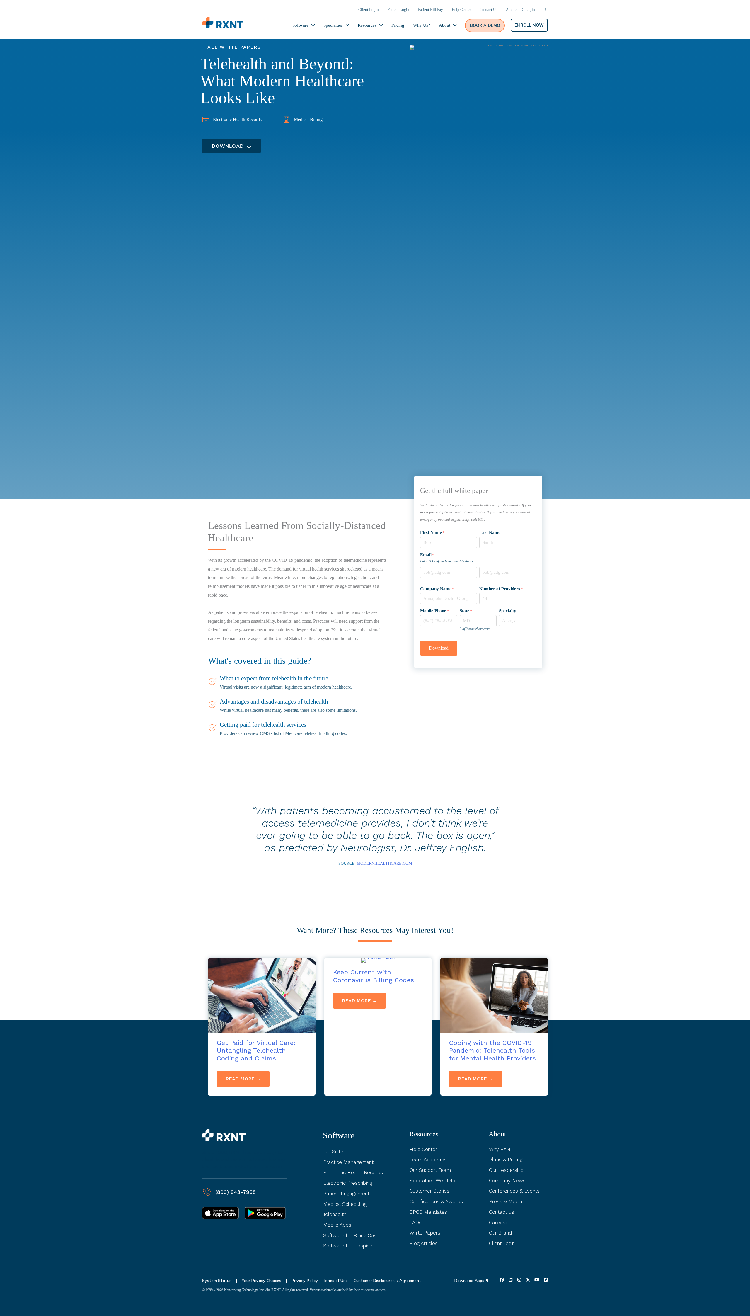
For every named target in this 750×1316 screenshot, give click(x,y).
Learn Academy (427, 1159)
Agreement (410, 1280)
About (497, 1134)
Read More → (248, 1079)
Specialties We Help (432, 1181)
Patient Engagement (346, 1193)
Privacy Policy (305, 1280)
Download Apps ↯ (471, 1280)
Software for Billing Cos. (350, 1235)
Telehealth (334, 1214)
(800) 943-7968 (235, 1192)
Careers (498, 1222)
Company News (507, 1181)
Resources (423, 1134)
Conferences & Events (514, 1191)
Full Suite (333, 1152)
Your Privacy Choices (261, 1280)
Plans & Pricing (505, 1159)
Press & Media (505, 1201)
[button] (485, 25)
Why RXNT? (502, 1149)
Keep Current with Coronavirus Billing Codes (373, 975)
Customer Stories (429, 1191)
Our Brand (500, 1233)
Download (439, 648)
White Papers (425, 1233)
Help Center (423, 1149)
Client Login (502, 1243)
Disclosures (384, 1280)
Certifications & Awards (436, 1201)
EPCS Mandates (428, 1212)
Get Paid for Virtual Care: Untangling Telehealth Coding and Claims (256, 1050)
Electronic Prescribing (347, 1183)
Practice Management (348, 1162)
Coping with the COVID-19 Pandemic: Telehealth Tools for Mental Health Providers (492, 1050)
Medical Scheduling (345, 1204)
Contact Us (501, 1212)
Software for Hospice (347, 1246)
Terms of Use (336, 1280)
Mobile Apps (337, 1225)
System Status (216, 1280)
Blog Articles (424, 1243)
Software (338, 1135)
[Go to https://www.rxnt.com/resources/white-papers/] (288, 47)
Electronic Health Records (353, 1172)
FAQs (416, 1222)
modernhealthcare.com (384, 863)
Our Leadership (506, 1170)
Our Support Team (430, 1170)
